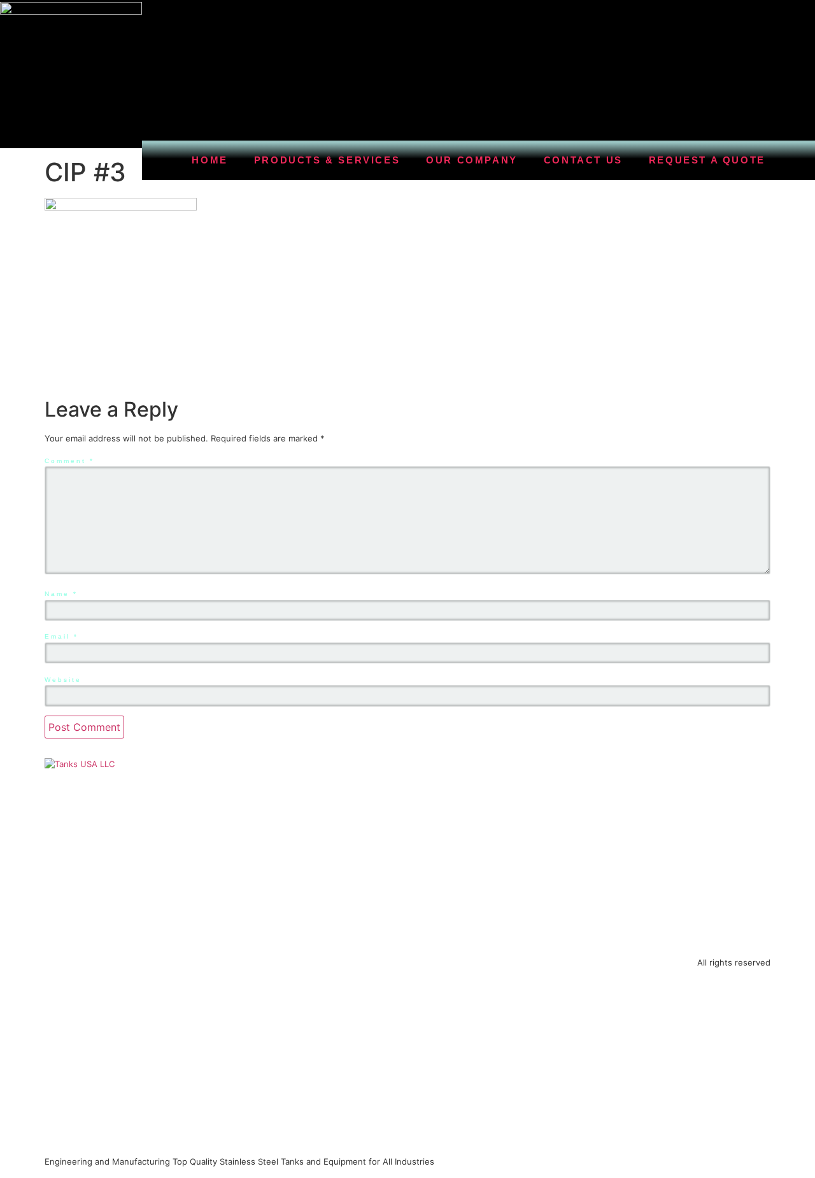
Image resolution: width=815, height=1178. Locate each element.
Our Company (472, 160)
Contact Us (583, 160)
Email (61, 636)
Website (63, 679)
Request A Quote (707, 160)
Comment (69, 460)
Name (61, 593)
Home (209, 160)
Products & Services (327, 160)
